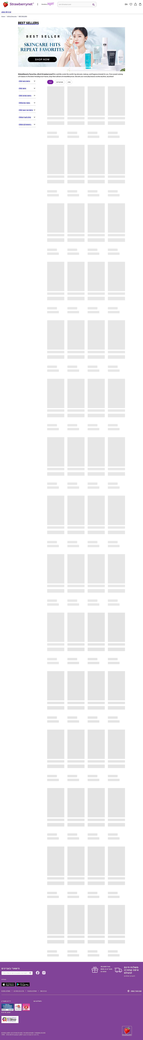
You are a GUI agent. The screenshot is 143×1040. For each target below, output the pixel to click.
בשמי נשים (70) (24, 103)
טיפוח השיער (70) (25, 96)
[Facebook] (38, 973)
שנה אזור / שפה (136, 991)
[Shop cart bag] (140, 4)
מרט (69, 82)
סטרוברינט (59, 82)
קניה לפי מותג (6, 12)
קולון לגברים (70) (25, 117)
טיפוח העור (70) (24, 81)
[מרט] (48, 5)
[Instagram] (44, 973)
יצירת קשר (43, 991)
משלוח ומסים (5, 991)
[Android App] (23, 986)
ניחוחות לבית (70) (25, 124)
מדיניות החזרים (19, 991)
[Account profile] (135, 4)
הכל (50, 82)
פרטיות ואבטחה (40, 1033)
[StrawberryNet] (17, 4)
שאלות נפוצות (32, 991)
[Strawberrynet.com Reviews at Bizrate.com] (7, 1010)
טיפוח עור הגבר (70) (26, 110)
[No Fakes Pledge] (26, 1009)
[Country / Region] (126, 4)
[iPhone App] (8, 986)
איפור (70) (22, 88)
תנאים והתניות (29, 1033)
